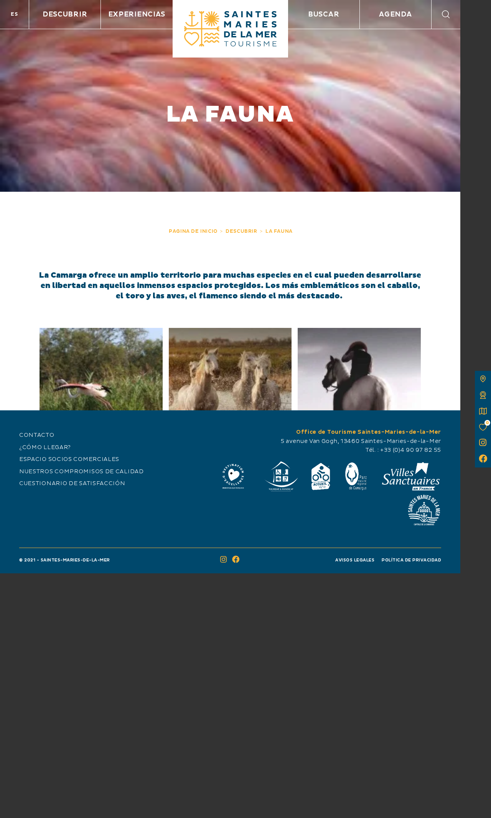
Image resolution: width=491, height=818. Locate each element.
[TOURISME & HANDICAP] (281, 476)
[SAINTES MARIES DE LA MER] (230, 29)
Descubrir (65, 14)
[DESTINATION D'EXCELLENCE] (233, 476)
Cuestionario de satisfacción (72, 483)
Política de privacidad (411, 560)
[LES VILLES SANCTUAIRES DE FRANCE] (410, 476)
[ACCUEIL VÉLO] (321, 476)
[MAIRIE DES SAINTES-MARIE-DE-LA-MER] (424, 510)
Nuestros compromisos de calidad (81, 471)
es (14, 14)
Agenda (395, 14)
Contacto (36, 435)
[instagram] (483, 443)
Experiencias (136, 14)
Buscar (323, 14)
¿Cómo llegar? (45, 447)
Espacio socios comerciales (69, 459)
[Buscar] (446, 14)
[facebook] (483, 459)
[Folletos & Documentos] (483, 411)
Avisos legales (354, 560)
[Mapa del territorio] (483, 379)
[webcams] (483, 395)
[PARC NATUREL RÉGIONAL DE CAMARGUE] (356, 476)
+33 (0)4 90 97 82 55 (410, 450)
